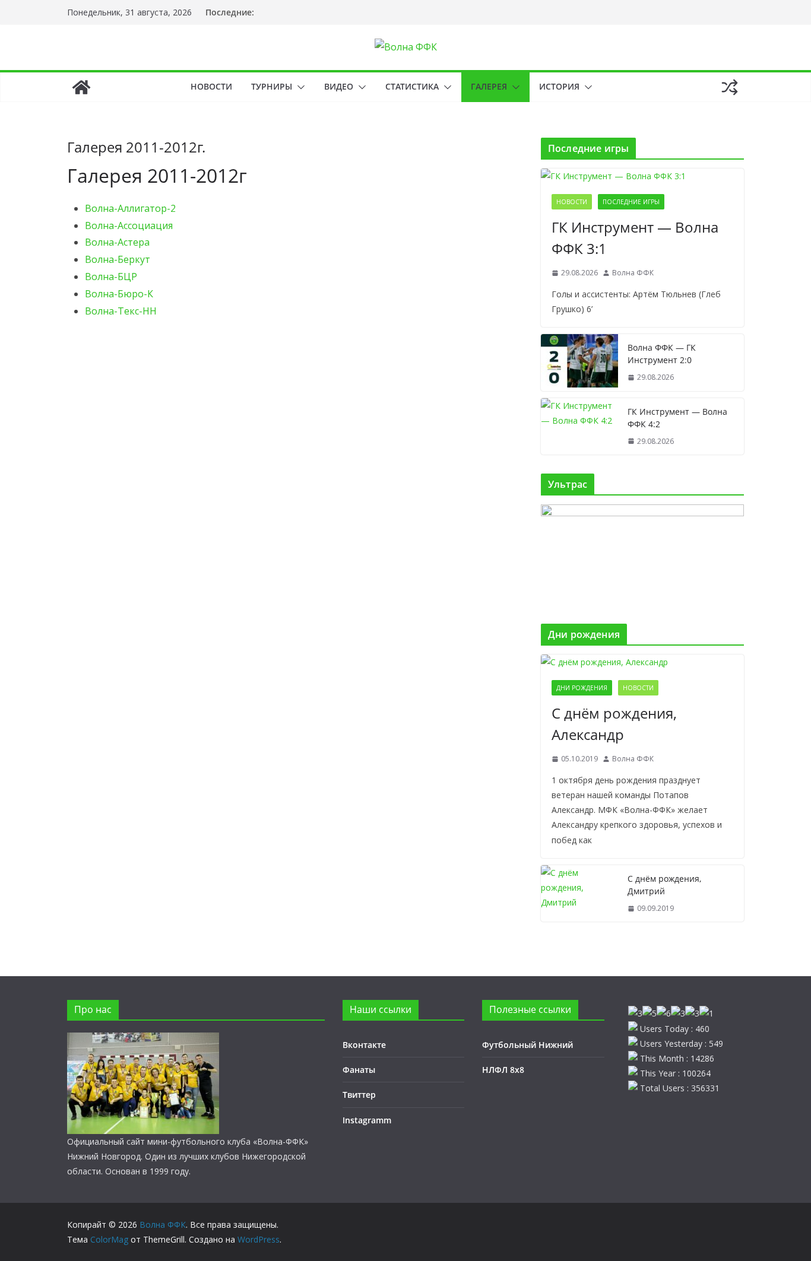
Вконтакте (364, 1044)
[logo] (143, 1040)
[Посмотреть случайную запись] (729, 87)
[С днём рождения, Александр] (642, 662)
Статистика (412, 86)
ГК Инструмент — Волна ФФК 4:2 (677, 418)
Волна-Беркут (117, 259)
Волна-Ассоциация (129, 225)
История (559, 86)
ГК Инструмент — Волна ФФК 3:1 (635, 237)
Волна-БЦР (111, 276)
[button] (298, 87)
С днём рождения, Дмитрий (664, 885)
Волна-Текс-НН (121, 310)
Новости (211, 86)
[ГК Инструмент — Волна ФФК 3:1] (642, 176)
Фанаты (359, 1069)
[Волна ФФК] (81, 87)
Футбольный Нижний (527, 1044)
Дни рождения (581, 688)
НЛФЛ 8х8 (503, 1069)
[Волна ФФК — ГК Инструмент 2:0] (579, 362)
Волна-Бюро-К (119, 293)
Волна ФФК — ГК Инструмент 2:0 (662, 354)
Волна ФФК (633, 273)
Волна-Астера (117, 242)
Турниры (271, 86)
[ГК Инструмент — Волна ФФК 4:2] (579, 426)
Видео (338, 86)
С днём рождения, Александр (614, 723)
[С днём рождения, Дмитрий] (579, 893)
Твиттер (359, 1094)
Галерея (489, 86)
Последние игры (631, 202)
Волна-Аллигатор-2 (130, 208)
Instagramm (367, 1120)
